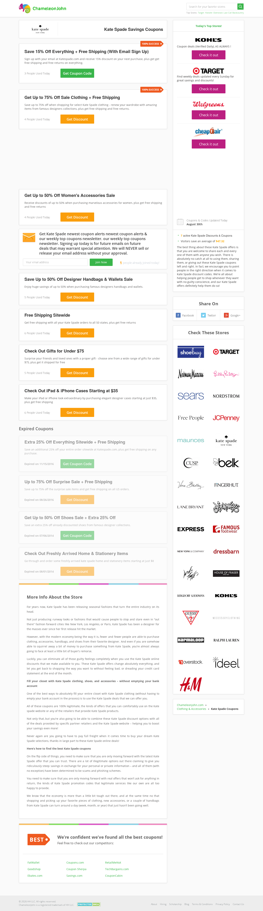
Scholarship (175, 904)
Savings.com (74, 875)
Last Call (227, 12)
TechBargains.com (117, 869)
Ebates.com (35, 875)
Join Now (101, 262)
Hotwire (208, 12)
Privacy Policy (223, 904)
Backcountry (238, 12)
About (154, 904)
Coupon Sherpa (76, 869)
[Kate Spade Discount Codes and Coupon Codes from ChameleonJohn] (42, 8)
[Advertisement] (93, 160)
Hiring (163, 904)
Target (201, 12)
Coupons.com (75, 862)
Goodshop (34, 869)
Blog (186, 904)
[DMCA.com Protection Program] (89, 904)
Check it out (208, 55)
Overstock (218, 12)
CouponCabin (114, 875)
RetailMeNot (113, 862)
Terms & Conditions (202, 904)
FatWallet (33, 862)
